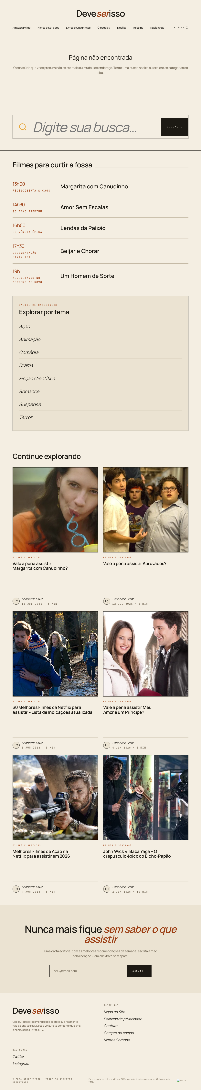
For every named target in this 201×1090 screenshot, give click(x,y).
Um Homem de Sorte (87, 275)
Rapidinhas (157, 27)
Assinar (139, 970)
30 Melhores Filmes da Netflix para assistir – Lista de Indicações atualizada (52, 709)
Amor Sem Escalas (84, 207)
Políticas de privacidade (123, 1018)
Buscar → (175, 127)
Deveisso (100, 13)
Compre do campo (119, 1032)
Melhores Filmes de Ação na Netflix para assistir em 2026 (41, 853)
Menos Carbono (117, 1039)
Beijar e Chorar (79, 251)
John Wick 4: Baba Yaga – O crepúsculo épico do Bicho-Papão (137, 853)
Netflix (121, 27)
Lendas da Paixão (83, 228)
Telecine (138, 27)
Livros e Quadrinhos (78, 27)
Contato (110, 1025)
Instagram (21, 1063)
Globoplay (104, 27)
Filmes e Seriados (48, 27)
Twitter (18, 1056)
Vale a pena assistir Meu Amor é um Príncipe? (127, 709)
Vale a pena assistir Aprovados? (134, 563)
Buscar (179, 27)
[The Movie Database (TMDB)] (182, 1080)
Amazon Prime (21, 27)
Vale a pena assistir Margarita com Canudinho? (40, 566)
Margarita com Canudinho (94, 186)
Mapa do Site (114, 1011)
